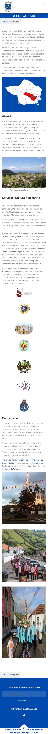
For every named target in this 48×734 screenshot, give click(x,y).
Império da (8, 469)
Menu (44, 5)
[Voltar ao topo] (24, 727)
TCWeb (34, 732)
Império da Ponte (9, 460)
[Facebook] (24, 715)
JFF (6, 21)
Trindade (17, 469)
